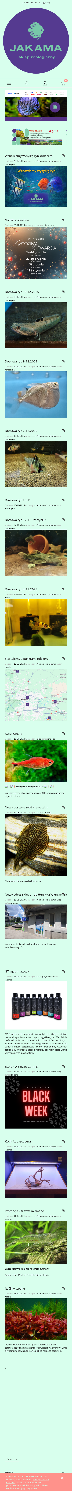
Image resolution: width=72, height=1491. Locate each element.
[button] (9, 83)
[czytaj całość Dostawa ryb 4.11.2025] (63, 589)
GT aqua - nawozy (17, 971)
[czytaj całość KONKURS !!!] (63, 733)
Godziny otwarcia (17, 220)
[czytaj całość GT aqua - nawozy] (63, 971)
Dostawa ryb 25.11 (18, 500)
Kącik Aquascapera (18, 1141)
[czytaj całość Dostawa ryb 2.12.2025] (63, 430)
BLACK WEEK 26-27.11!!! (22, 1067)
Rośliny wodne (15, 1288)
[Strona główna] (36, 40)
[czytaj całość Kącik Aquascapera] (63, 1141)
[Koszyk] (63, 83)
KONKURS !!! (13, 734)
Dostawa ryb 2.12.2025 (21, 431)
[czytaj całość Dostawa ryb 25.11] (63, 500)
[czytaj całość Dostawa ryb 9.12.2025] (63, 361)
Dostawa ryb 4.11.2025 (21, 589)
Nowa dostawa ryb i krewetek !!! (27, 807)
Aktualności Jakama (46, 161)
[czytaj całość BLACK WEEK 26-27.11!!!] (63, 1066)
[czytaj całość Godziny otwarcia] (63, 220)
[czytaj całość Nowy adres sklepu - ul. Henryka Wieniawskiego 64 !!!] (63, 894)
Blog (39, 738)
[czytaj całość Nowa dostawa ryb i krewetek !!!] (63, 807)
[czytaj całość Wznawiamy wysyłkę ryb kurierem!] (63, 155)
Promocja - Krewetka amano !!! (26, 1211)
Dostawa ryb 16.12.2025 (22, 292)
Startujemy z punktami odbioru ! (27, 659)
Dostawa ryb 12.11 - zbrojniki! (25, 520)
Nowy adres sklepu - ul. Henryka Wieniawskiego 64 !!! (36, 894)
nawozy (50, 976)
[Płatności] (36, 93)
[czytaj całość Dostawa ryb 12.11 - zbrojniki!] (63, 519)
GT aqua (41, 976)
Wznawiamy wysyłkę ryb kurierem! (29, 156)
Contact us (12, 1459)
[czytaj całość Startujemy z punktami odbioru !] (63, 658)
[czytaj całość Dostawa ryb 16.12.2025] (63, 291)
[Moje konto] (45, 84)
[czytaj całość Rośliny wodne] (63, 1288)
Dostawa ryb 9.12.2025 (21, 361)
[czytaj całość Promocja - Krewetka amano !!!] (63, 1210)
